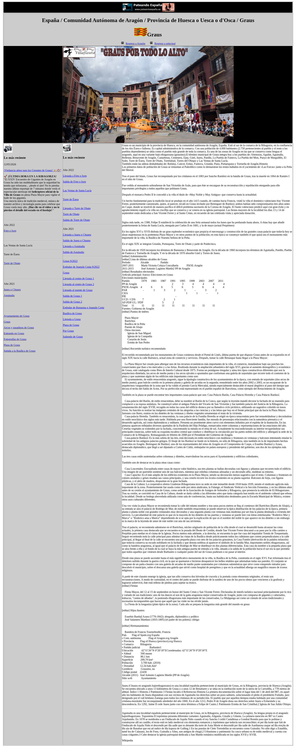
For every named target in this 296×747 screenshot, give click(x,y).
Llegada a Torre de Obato (77, 208)
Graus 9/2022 (70, 261)
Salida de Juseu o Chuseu (76, 240)
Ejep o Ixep (10, 230)
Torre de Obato (12, 263)
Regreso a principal (165, 43)
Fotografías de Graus (15, 339)
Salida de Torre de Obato (76, 219)
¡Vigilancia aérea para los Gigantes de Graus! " (32, 170)
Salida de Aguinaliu (73, 252)
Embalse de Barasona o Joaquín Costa (83, 307)
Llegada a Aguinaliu (74, 246)
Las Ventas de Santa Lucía (77, 190)
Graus (7, 321)
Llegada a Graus (72, 319)
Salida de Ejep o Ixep (74, 181)
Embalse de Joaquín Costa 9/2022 (81, 266)
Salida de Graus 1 (72, 295)
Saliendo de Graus (73, 336)
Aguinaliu (9, 295)
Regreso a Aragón (135, 43)
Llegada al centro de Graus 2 (78, 284)
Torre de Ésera (71, 199)
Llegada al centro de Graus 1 (78, 278)
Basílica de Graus (72, 313)
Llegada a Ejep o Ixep (75, 175)
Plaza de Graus (12, 345)
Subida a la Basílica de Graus (19, 350)
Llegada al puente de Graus (77, 290)
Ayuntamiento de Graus (16, 315)
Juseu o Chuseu (12, 289)
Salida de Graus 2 (72, 301)
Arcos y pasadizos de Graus (19, 327)
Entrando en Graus (14, 333)
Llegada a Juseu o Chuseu (77, 234)
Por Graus (68, 330)
